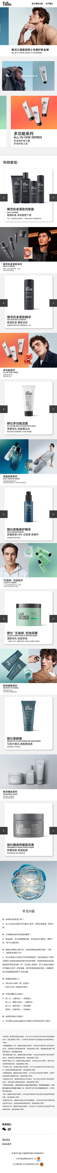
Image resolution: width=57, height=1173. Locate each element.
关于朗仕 (49, 3)
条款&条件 (6, 1144)
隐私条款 (6, 1139)
